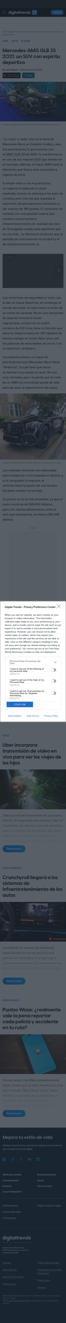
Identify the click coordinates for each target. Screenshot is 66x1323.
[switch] (53, 670)
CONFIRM (20, 704)
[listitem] (33, 662)
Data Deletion (15, 716)
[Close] (60, 607)
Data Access (33, 716)
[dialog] (33, 661)
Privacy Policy (51, 716)
